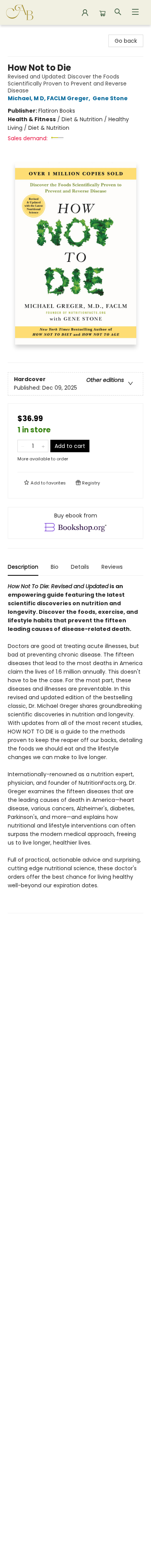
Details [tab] (80, 567)
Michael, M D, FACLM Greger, (49, 98)
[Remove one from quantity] (22, 446)
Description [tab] (23, 567)
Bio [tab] (54, 567)
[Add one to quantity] (43, 446)
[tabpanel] (75, 747)
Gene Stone (110, 98)
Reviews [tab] (112, 567)
